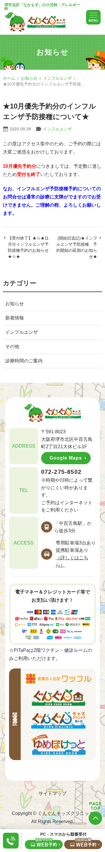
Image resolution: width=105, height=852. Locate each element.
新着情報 (14, 317)
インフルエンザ (57, 78)
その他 (12, 346)
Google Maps (66, 457)
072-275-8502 (61, 472)
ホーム (9, 78)
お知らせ (29, 78)
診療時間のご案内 (24, 360)
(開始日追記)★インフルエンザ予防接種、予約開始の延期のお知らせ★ (76, 247)
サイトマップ (52, 793)
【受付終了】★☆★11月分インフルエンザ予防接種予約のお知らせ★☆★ (28, 247)
